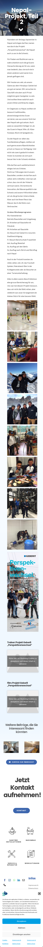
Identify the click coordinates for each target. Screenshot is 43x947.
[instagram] (9, 880)
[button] (39, 893)
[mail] (23, 880)
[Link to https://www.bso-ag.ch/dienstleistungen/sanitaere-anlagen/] (12, 831)
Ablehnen (21, 928)
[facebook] (5, 880)
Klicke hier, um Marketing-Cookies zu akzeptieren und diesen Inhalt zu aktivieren (23, 661)
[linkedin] (19, 880)
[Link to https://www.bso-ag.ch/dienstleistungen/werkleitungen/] (31, 854)
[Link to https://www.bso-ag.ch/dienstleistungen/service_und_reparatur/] (11, 854)
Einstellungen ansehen (21, 934)
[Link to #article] (21, 29)
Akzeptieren (21, 921)
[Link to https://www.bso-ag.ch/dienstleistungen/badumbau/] (30, 831)
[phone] (5, 885)
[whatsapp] (14, 880)
